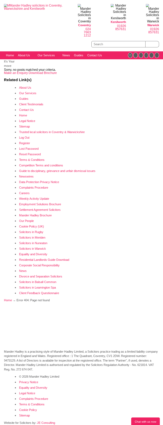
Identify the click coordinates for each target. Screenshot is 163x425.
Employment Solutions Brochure (40, 204)
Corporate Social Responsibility (39, 265)
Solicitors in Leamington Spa (37, 287)
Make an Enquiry (16, 73)
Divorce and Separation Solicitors (40, 276)
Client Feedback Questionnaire (39, 293)
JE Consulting (46, 422)
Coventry (84, 25)
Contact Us (94, 55)
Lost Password (29, 148)
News (66, 55)
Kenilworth (118, 22)
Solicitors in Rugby (31, 232)
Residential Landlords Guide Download (44, 259)
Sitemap (24, 126)
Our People (26, 221)
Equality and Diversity (33, 254)
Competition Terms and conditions (41, 165)
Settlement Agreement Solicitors (40, 209)
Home (10, 55)
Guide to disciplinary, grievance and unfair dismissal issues (57, 171)
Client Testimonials (31, 104)
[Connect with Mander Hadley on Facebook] (130, 55)
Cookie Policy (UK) (31, 226)
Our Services (46, 55)
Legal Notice (27, 121)
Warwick (153, 25)
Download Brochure (43, 73)
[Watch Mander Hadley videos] (151, 55)
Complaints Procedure (33, 187)
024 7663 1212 (87, 32)
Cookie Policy (28, 410)
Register (24, 143)
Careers (24, 193)
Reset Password (30, 154)
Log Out (24, 137)
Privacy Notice (28, 382)
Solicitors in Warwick (32, 248)
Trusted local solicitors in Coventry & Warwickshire (52, 132)
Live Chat (145, 421)
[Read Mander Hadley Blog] (135, 55)
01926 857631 (120, 27)
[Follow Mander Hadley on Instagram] (146, 55)
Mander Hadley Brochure (35, 215)
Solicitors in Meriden (32, 237)
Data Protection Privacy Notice (39, 182)
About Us (24, 55)
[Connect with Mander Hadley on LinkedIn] (141, 55)
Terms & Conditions (32, 159)
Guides (78, 55)
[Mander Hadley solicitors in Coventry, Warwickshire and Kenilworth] (37, 8)
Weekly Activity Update (34, 198)
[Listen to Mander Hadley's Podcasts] (157, 55)
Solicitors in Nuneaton (33, 243)
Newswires (26, 176)
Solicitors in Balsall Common (37, 282)
